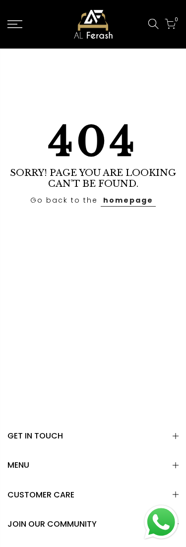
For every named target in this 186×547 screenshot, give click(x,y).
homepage (128, 200)
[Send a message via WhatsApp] (161, 522)
